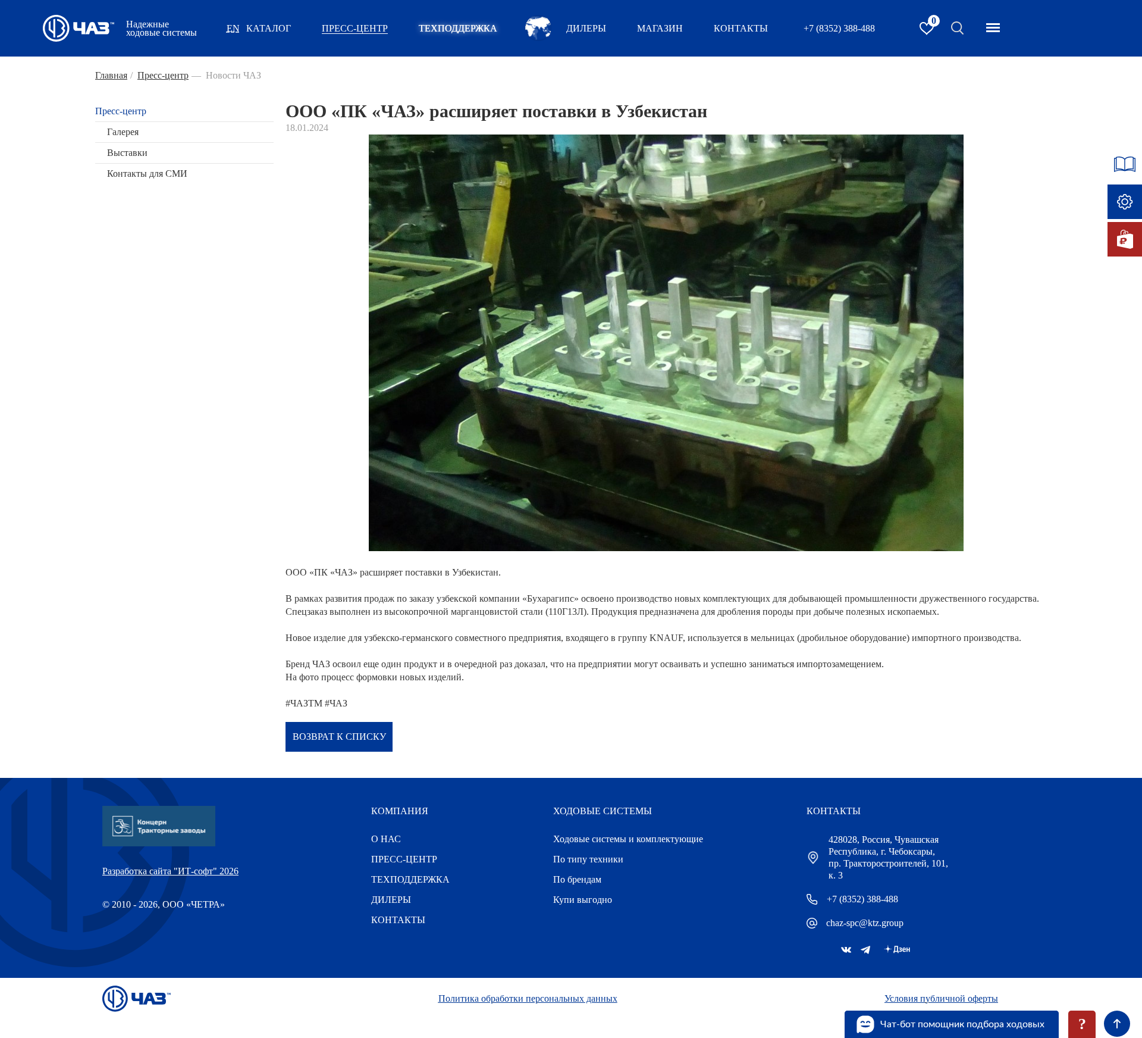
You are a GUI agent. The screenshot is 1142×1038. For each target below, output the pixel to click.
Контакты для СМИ (147, 173)
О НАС (386, 839)
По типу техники (588, 859)
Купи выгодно (582, 900)
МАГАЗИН (660, 28)
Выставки (127, 153)
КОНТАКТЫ (741, 28)
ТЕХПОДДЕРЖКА (458, 28)
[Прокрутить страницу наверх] (1117, 1024)
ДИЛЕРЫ (391, 900)
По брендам (577, 879)
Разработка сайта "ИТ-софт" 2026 (170, 871)
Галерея (123, 132)
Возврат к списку (339, 736)
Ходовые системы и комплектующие (628, 839)
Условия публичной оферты (941, 998)
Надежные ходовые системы (161, 28)
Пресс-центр (120, 111)
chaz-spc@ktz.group (864, 923)
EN (233, 28)
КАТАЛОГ (268, 28)
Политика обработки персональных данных (527, 998)
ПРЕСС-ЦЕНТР (355, 28)
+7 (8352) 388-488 (839, 28)
